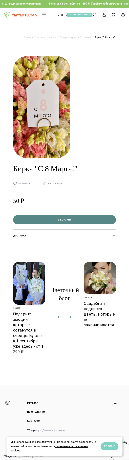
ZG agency (46, 430)
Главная (28, 37)
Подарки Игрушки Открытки (75, 37)
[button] (60, 317)
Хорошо (109, 446)
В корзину (64, 219)
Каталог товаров (46, 37)
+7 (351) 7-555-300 (66, 14)
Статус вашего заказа (80, 15)
